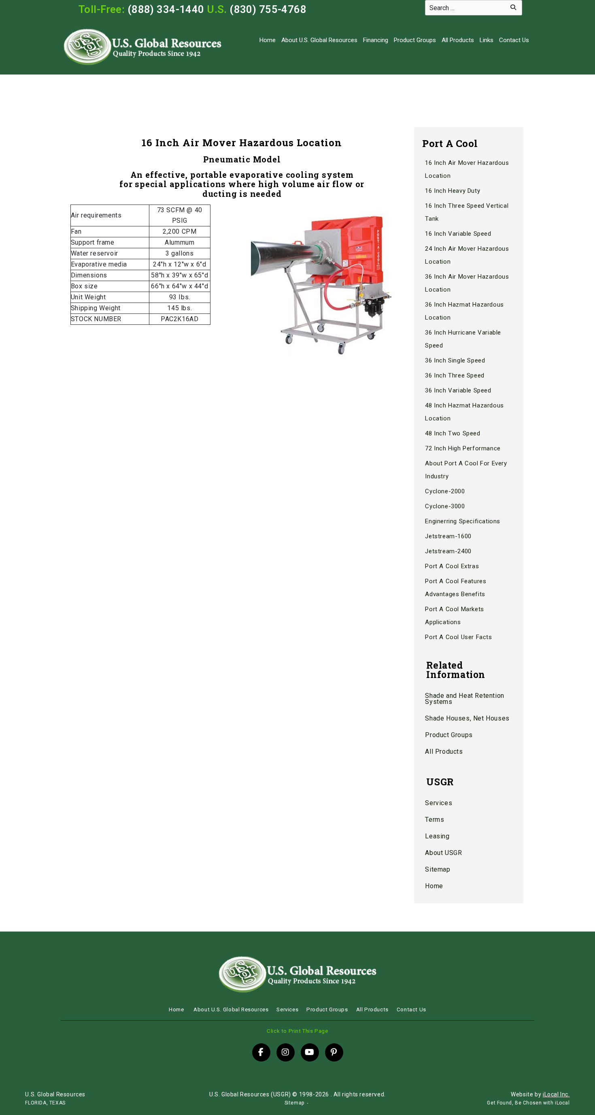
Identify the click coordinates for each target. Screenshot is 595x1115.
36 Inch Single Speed (455, 360)
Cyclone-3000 (445, 506)
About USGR (443, 853)
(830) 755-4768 (268, 9)
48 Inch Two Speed (452, 433)
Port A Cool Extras (452, 566)
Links (486, 40)
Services (438, 803)
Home (267, 40)
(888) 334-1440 (166, 9)
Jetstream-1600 (448, 536)
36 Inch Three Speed (454, 375)
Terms (434, 819)
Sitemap (437, 869)
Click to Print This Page (297, 1031)
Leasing (437, 836)
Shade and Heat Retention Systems (464, 699)
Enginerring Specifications (462, 521)
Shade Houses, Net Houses (467, 718)
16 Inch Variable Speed (458, 233)
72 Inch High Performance (462, 448)
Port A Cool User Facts (458, 637)
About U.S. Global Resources (319, 40)
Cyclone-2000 (445, 491)
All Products (458, 40)
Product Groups (415, 40)
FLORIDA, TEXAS (45, 1103)
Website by (540, 1094)
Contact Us (514, 40)
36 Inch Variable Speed (458, 390)
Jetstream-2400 (448, 551)
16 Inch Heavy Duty (452, 190)
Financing (375, 40)
